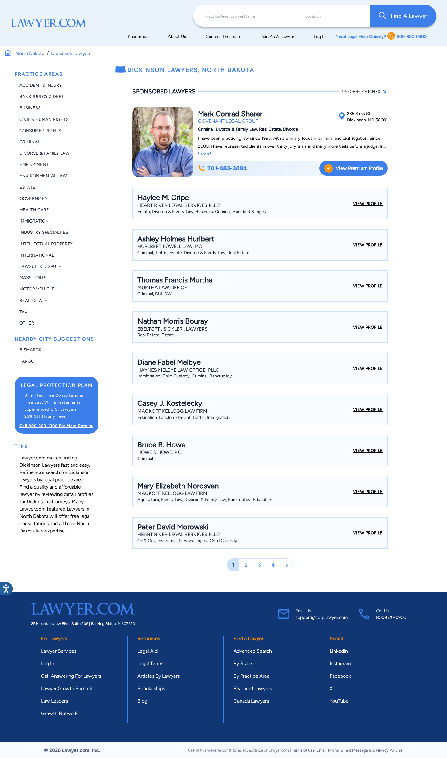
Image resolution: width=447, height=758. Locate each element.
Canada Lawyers (251, 701)
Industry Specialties (43, 232)
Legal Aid (147, 651)
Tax (23, 311)
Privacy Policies (389, 750)
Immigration (34, 221)
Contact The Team (223, 36)
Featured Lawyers (253, 688)
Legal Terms (150, 663)
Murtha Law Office (162, 287)
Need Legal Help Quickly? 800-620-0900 (381, 36)
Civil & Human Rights (44, 119)
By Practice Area (251, 676)
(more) (204, 153)
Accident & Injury (40, 85)
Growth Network (59, 713)
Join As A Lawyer (277, 36)
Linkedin (339, 651)
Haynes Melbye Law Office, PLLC (178, 370)
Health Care (34, 209)
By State (243, 663)
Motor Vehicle (36, 289)
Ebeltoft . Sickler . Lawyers (172, 329)
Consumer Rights (40, 130)
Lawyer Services (58, 651)
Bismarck (30, 350)
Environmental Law (43, 175)
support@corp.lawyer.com (322, 617)
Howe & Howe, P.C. (160, 452)
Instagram (340, 663)
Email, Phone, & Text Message (342, 750)
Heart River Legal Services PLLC (178, 205)
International (36, 255)
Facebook (340, 676)
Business (30, 108)
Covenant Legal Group (228, 121)
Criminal (29, 142)
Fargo (26, 361)
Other (26, 323)
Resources (138, 36)
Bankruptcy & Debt (41, 96)
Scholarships (151, 688)
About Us (177, 36)
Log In (320, 36)
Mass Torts (33, 277)
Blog (142, 701)
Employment (34, 164)
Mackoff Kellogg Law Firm (172, 411)
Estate (27, 187)
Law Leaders (54, 701)
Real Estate (33, 300)
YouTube (339, 701)
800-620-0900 (391, 617)
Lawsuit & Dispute (40, 266)
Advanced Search (253, 651)
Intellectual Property (46, 244)
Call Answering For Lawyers (71, 676)
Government (34, 198)
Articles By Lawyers (158, 676)
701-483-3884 (227, 168)
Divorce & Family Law (44, 153)
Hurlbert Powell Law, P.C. (170, 246)
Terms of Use (303, 750)
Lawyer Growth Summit (67, 688)
